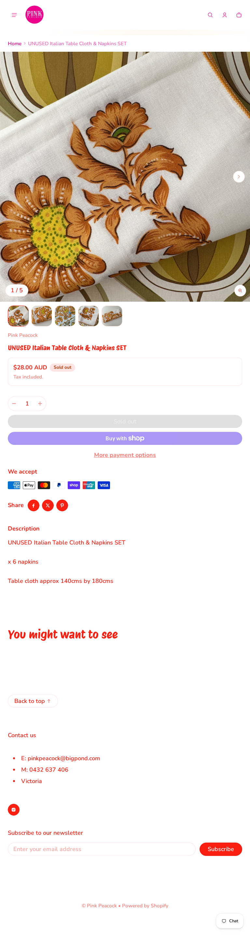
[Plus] (40, 403)
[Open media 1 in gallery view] (18, 316)
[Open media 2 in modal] (125, 177)
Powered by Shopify (145, 905)
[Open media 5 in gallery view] (112, 316)
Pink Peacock (102, 905)
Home (14, 43)
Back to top (29, 701)
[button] (210, 14)
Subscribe (221, 849)
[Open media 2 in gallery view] (41, 316)
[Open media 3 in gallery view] (65, 316)
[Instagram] (14, 810)
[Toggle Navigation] (14, 14)
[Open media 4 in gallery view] (88, 316)
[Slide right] (239, 177)
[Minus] (14, 403)
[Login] (224, 14)
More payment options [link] (125, 455)
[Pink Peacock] (34, 15)
